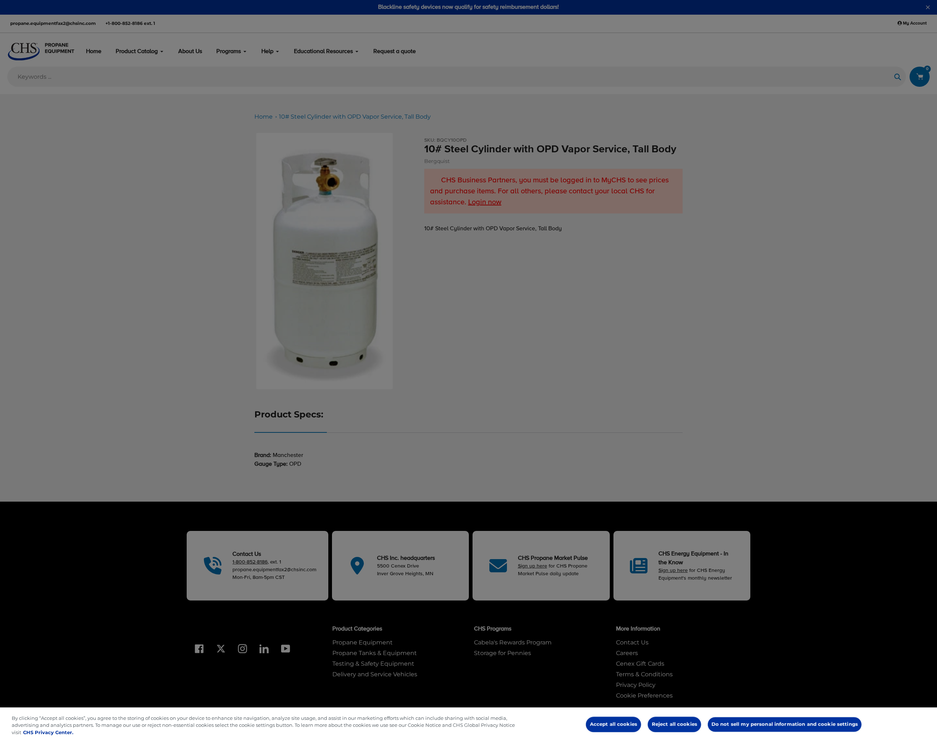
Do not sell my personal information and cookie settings (784, 724)
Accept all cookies (613, 724)
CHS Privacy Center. (48, 732)
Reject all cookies (674, 724)
